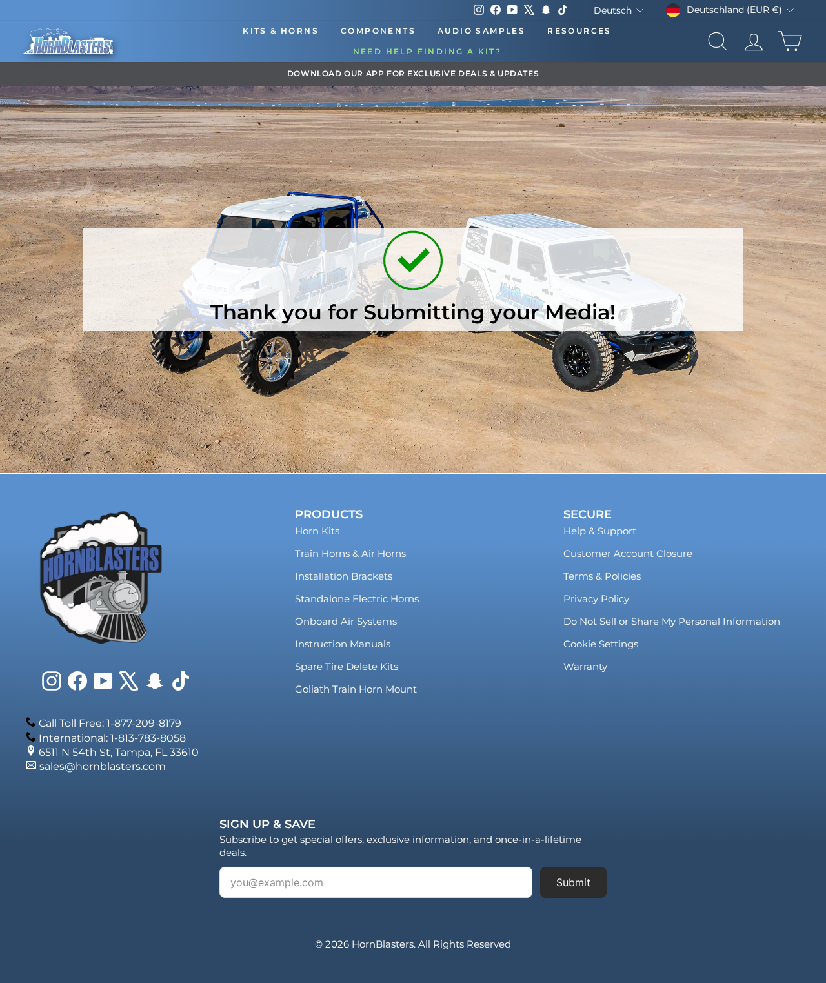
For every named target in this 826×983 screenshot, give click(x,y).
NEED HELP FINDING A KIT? (427, 51)
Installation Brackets (343, 576)
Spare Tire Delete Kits (346, 666)
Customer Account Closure (627, 553)
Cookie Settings (600, 644)
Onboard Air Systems (346, 621)
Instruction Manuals (342, 644)
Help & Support (599, 531)
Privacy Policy (596, 599)
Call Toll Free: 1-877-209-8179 (110, 723)
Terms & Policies (602, 576)
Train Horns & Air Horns (350, 553)
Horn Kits (317, 531)
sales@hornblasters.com (102, 766)
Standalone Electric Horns (357, 599)
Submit (573, 882)
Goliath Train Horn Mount (356, 689)
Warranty (585, 666)
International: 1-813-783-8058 (112, 738)
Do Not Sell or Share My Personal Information (671, 621)
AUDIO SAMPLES (481, 30)
